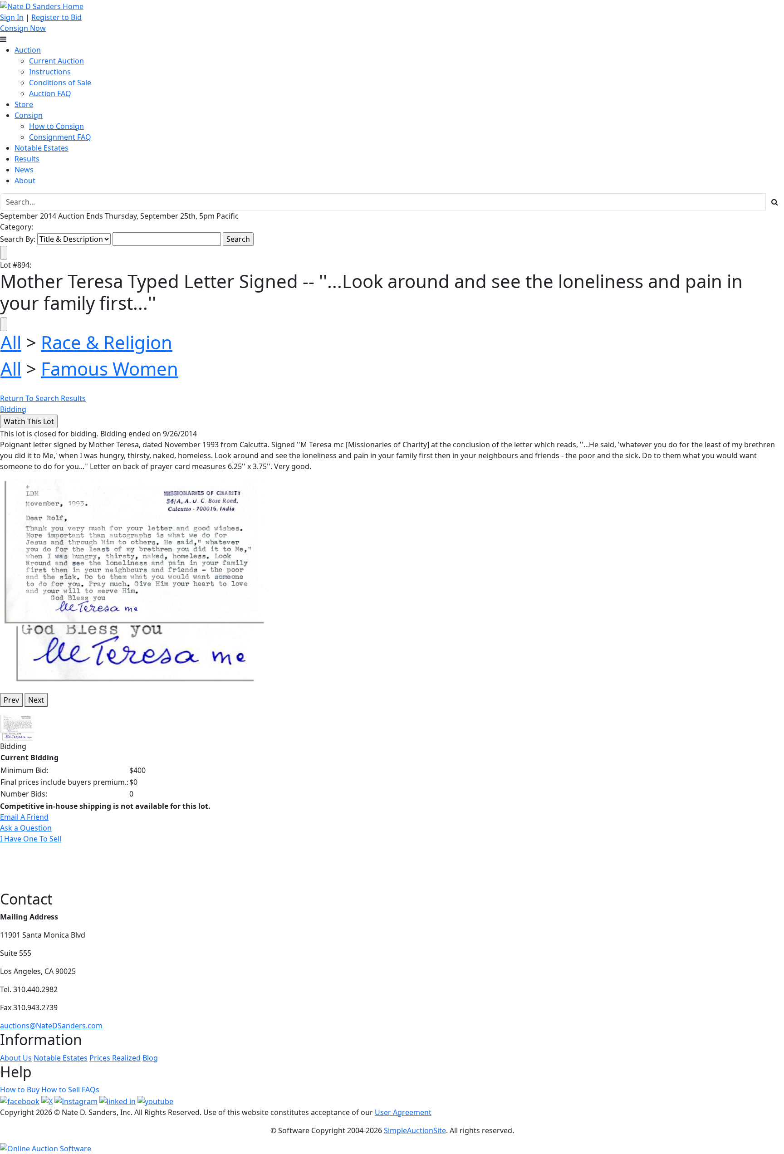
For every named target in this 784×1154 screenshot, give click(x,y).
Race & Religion (106, 342)
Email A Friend (24, 817)
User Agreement (403, 1112)
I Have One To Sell (30, 839)
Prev (11, 700)
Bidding (13, 409)
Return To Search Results (43, 398)
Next (36, 700)
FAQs (90, 1090)
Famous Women (109, 368)
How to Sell (60, 1090)
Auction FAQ (50, 93)
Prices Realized (115, 1058)
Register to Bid (56, 17)
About (25, 181)
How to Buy (19, 1090)
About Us (16, 1058)
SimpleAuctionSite (415, 1130)
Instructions (50, 72)
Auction (28, 50)
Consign (29, 115)
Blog (150, 1058)
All (10, 342)
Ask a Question (26, 828)
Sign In (12, 17)
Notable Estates (42, 148)
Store (24, 104)
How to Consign (56, 126)
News (24, 170)
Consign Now (23, 28)
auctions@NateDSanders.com (51, 1026)
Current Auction (56, 61)
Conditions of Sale (60, 83)
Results (27, 159)
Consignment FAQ (60, 137)
